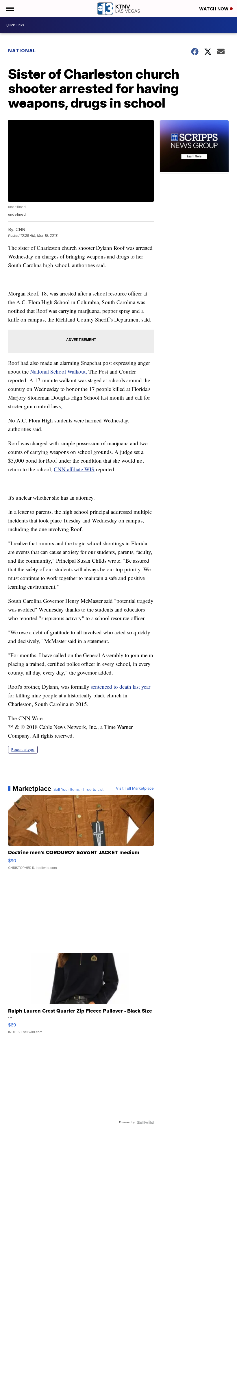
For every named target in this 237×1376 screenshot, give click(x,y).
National (22, 50)
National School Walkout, (59, 371)
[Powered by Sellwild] (145, 1122)
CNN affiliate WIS (74, 469)
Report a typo (22, 749)
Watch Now (214, 9)
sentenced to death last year (120, 686)
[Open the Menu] (9, 8)
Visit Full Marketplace (135, 788)
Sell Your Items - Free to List (78, 790)
